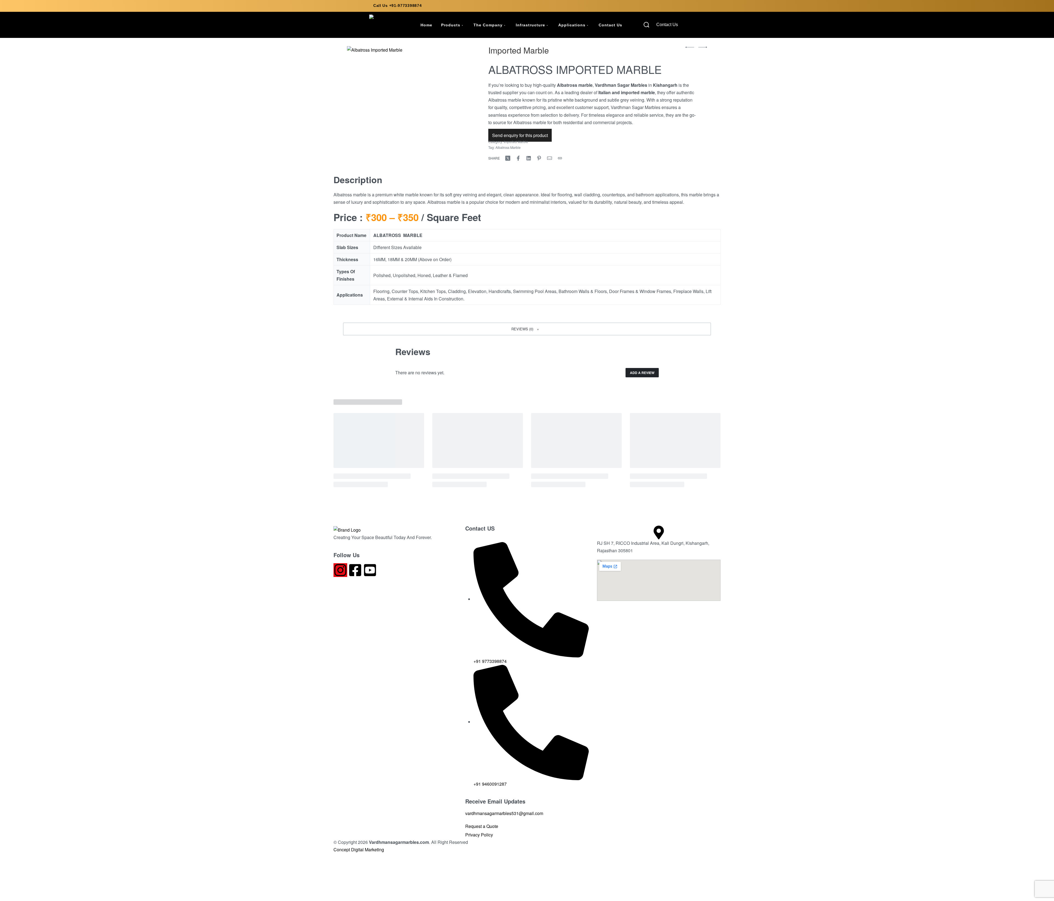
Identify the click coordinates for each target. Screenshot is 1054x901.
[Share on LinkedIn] (528, 158)
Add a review (642, 372)
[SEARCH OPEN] (646, 25)
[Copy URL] (559, 158)
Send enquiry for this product (520, 135)
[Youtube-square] (370, 570)
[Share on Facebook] (518, 158)
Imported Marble (518, 50)
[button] (527, 329)
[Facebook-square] (355, 570)
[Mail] (549, 158)
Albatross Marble (508, 147)
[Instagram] (340, 570)
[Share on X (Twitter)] (507, 158)
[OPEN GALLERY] (412, 95)
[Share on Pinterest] (539, 158)
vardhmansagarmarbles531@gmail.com (504, 813)
